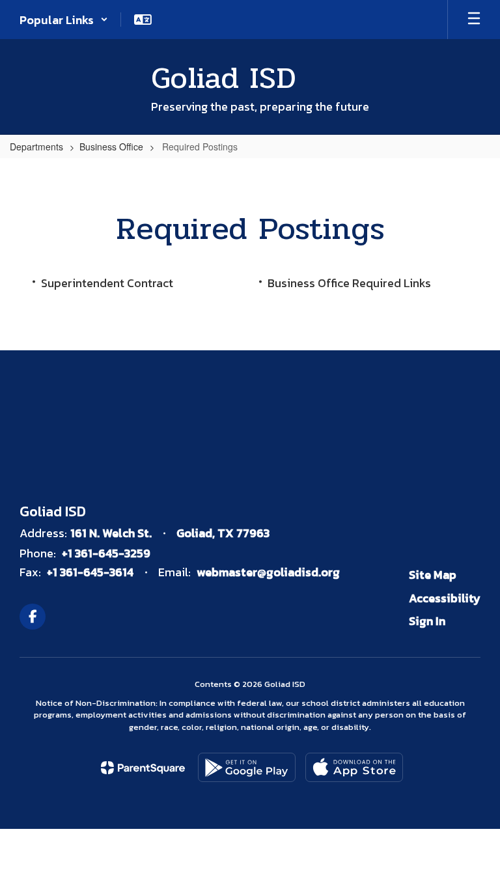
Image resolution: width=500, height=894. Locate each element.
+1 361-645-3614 (90, 572)
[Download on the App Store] (354, 767)
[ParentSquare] (143, 767)
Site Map (432, 574)
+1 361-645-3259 (106, 553)
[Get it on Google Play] (247, 767)
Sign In (427, 621)
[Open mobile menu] (474, 19)
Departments (36, 146)
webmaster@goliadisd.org (268, 572)
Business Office (111, 146)
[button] (64, 19)
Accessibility (444, 598)
